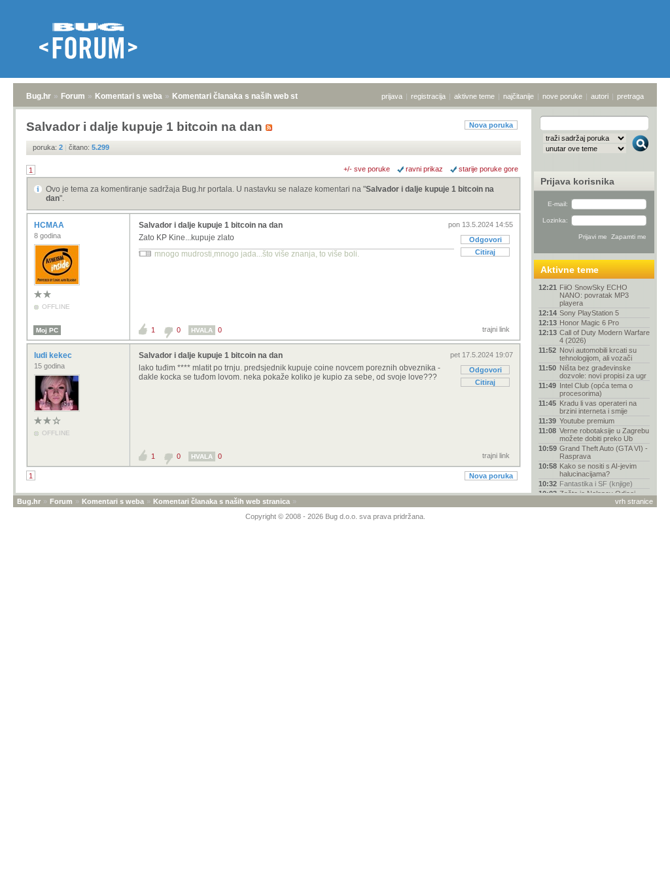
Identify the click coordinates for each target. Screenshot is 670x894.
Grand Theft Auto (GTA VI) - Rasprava (603, 452)
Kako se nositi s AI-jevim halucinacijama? (598, 470)
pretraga (630, 96)
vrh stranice (634, 501)
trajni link (496, 329)
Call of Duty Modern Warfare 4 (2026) (604, 336)
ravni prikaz (424, 169)
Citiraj (485, 252)
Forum (73, 96)
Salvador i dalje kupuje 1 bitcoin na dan (211, 225)
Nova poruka (491, 125)
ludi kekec (54, 355)
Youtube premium (586, 421)
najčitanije (518, 96)
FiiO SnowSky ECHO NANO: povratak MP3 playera (594, 295)
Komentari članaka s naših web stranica (246, 96)
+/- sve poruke (367, 169)
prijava (391, 96)
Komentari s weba (128, 96)
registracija (428, 96)
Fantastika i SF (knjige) (596, 484)
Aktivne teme (569, 269)
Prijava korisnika (577, 181)
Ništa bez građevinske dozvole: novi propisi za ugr (602, 372)
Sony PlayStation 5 (589, 313)
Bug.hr (38, 96)
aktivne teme (474, 96)
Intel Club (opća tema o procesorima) (596, 389)
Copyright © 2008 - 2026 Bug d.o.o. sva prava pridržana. (335, 516)
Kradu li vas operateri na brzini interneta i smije (598, 407)
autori (599, 96)
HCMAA (50, 225)
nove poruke (562, 96)
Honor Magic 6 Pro (589, 323)
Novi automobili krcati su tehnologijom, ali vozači (598, 354)
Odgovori (485, 239)
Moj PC (47, 330)
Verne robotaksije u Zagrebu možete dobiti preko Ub (604, 434)
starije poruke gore (488, 169)
